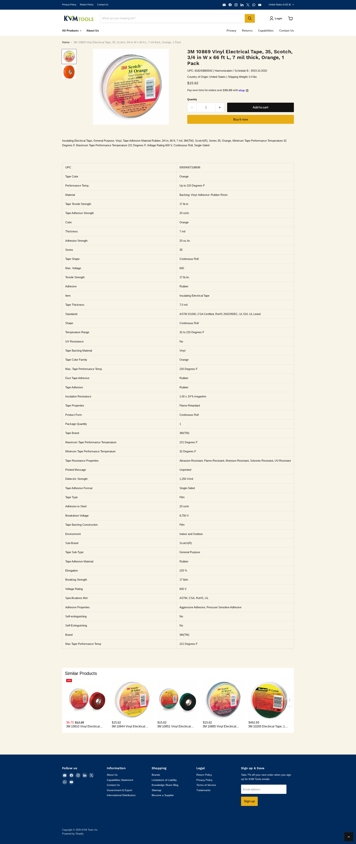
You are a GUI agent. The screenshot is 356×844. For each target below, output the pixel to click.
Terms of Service (206, 784)
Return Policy (86, 4)
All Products (70, 30)
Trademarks (203, 790)
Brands (156, 774)
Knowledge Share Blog (165, 784)
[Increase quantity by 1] (220, 107)
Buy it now (240, 119)
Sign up (249, 801)
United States (280, 4)
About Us (92, 30)
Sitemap (156, 790)
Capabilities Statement (120, 779)
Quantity (192, 99)
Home (66, 42)
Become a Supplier (163, 795)
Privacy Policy (69, 4)
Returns (247, 30)
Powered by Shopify (73, 833)
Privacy (231, 30)
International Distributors (121, 795)
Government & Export (119, 790)
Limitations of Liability (164, 779)
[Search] (250, 18)
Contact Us (102, 4)
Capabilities (266, 30)
